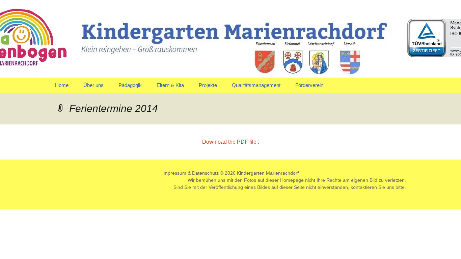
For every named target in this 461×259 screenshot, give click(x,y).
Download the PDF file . (230, 142)
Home (62, 85)
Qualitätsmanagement (256, 85)
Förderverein (309, 85)
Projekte (208, 85)
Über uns (93, 85)
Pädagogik (130, 85)
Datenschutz (205, 173)
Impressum (174, 173)
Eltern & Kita (170, 85)
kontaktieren (364, 187)
